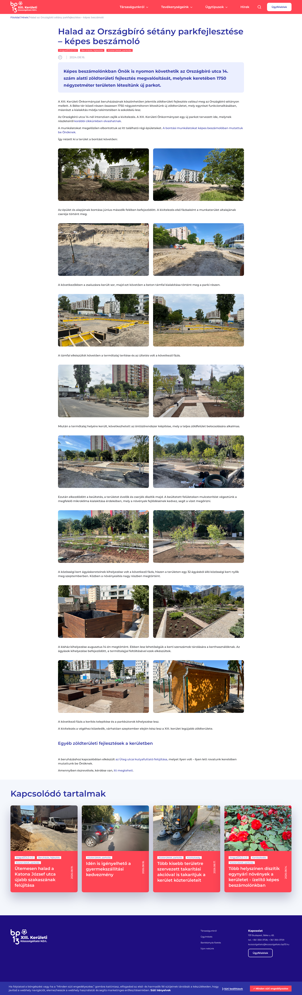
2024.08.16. (77, 57)
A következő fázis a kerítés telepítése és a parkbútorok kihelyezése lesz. (108, 721)
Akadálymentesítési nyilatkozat (242, 970)
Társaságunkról (132, 7)
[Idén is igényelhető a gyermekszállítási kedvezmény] (115, 848)
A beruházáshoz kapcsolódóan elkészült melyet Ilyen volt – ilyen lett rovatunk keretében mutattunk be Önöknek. (147, 761)
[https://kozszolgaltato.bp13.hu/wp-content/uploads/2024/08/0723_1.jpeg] (103, 320)
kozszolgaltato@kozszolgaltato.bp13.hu (268, 944)
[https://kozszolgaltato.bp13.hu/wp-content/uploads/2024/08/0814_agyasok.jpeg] (103, 686)
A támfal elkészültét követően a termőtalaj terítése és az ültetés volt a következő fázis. (119, 355)
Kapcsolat (255, 930)
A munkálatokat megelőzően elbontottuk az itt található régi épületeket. (150, 130)
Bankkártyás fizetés (211, 942)
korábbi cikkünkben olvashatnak (97, 121)
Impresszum (189, 970)
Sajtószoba (270, 970)
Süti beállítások (233, 988)
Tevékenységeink (175, 7)
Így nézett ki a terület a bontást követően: (88, 139)
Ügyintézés (206, 936)
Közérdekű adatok (211, 970)
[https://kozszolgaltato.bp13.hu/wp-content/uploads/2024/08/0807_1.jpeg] (103, 611)
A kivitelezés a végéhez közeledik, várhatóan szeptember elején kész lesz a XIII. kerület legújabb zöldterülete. (135, 728)
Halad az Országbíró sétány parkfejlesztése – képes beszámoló (150, 36)
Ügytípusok (214, 7)
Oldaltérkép (171, 970)
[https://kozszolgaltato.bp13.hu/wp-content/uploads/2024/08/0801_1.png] (103, 391)
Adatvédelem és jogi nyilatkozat (42, 970)
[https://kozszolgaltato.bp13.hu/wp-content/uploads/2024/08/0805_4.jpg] (103, 536)
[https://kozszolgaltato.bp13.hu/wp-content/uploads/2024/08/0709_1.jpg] (103, 249)
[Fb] (13, 954)
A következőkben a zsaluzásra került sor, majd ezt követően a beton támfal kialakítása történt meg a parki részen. (139, 285)
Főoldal (15, 17)
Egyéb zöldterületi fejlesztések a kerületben (105, 743)
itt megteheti (123, 770)
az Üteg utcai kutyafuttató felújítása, (142, 759)
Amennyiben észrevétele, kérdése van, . (96, 770)
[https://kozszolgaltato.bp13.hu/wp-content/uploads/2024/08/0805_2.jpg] (103, 461)
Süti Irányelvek (160, 990)
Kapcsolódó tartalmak (58, 793)
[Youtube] (21, 954)
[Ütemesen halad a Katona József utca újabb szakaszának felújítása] (44, 848)
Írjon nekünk (207, 948)
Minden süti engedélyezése (272, 988)
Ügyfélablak (279, 7)
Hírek (244, 7)
